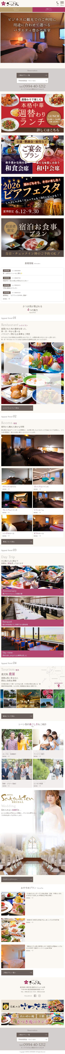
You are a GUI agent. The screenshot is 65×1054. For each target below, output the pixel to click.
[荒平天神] (33, 703)
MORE (5, 299)
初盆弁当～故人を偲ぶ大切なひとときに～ (16, 280)
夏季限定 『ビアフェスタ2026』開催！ (15, 295)
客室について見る (8, 542)
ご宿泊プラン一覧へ (9, 972)
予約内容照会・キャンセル (27, 81)
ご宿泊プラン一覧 (24, 75)
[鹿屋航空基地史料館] (14, 698)
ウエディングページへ (10, 879)
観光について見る (8, 716)
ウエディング (16, 9)
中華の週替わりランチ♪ (10, 288)
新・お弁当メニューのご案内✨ (12, 273)
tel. (33, 86)
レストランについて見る (11, 408)
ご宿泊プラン (48, 9)
